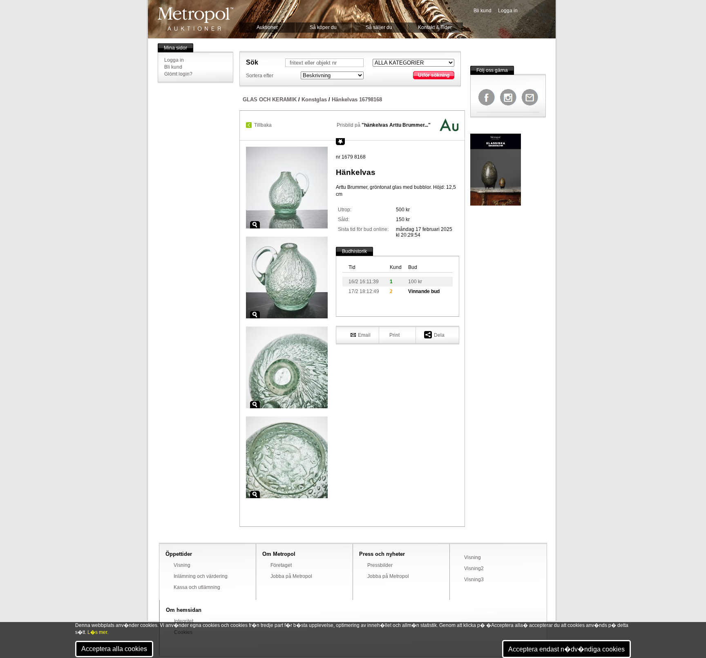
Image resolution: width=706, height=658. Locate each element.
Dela (439, 335)
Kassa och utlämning (197, 587)
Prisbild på (384, 125)
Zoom (255, 224)
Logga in (508, 10)
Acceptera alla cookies (114, 648)
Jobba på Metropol (291, 576)
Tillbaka (263, 125)
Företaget (281, 565)
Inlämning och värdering (201, 576)
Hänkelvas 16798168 (357, 99)
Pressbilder (380, 565)
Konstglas (314, 99)
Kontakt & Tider (435, 27)
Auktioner (267, 27)
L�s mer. (97, 632)
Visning (182, 565)
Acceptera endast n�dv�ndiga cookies (566, 649)
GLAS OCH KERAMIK (270, 99)
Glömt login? (178, 74)
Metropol (195, 19)
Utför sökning (433, 75)
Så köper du (323, 27)
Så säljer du (379, 27)
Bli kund (483, 10)
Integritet (183, 621)
